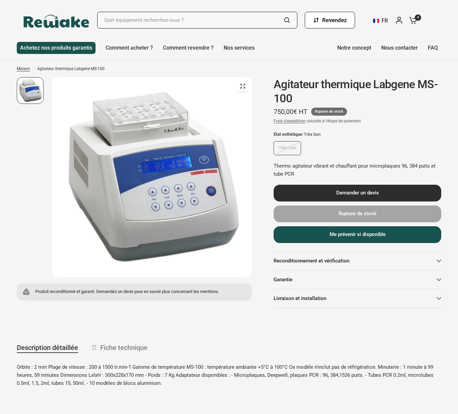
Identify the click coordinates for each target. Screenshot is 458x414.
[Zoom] (243, 86)
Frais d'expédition (289, 121)
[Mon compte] (401, 20)
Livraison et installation (300, 298)
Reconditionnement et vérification (311, 261)
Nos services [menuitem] (239, 48)
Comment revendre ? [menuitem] (188, 48)
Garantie (283, 280)
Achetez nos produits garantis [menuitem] (56, 48)
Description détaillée (47, 348)
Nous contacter (399, 48)
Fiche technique (124, 348)
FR (385, 20)
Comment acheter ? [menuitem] (129, 48)
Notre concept (354, 48)
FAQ (433, 48)
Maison (23, 68)
